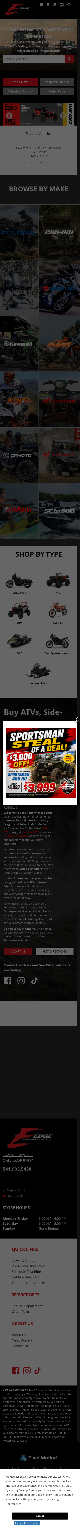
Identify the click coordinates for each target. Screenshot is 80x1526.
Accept (40, 1516)
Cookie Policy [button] (44, 1494)
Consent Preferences (26, 1523)
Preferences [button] (14, 1504)
